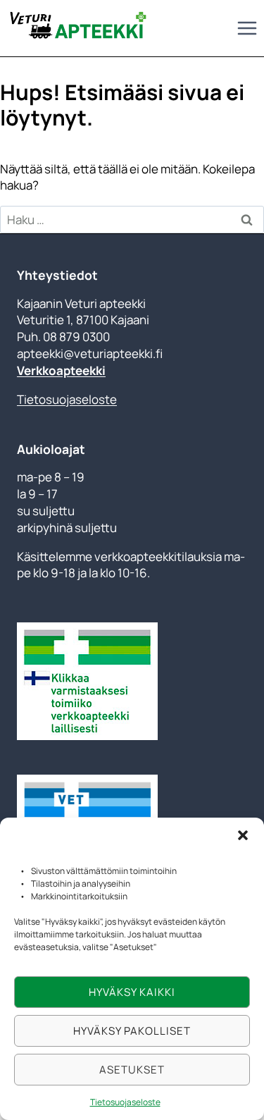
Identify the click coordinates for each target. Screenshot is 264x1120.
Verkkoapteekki (61, 370)
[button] (243, 835)
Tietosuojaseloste (125, 1102)
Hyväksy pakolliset (132, 1030)
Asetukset (132, 1069)
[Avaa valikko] (247, 28)
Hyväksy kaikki (132, 992)
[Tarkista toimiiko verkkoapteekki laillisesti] (132, 681)
